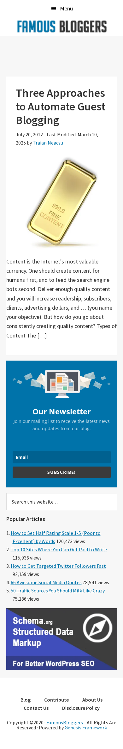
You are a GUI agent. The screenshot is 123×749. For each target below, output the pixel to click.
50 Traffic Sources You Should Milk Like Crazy (58, 590)
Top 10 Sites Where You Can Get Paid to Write (59, 549)
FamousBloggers (64, 722)
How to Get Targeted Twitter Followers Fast (58, 566)
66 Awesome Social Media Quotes (46, 582)
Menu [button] (66, 8)
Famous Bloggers (61, 26)
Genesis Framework (86, 727)
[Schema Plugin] (61, 668)
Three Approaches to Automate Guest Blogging (60, 106)
